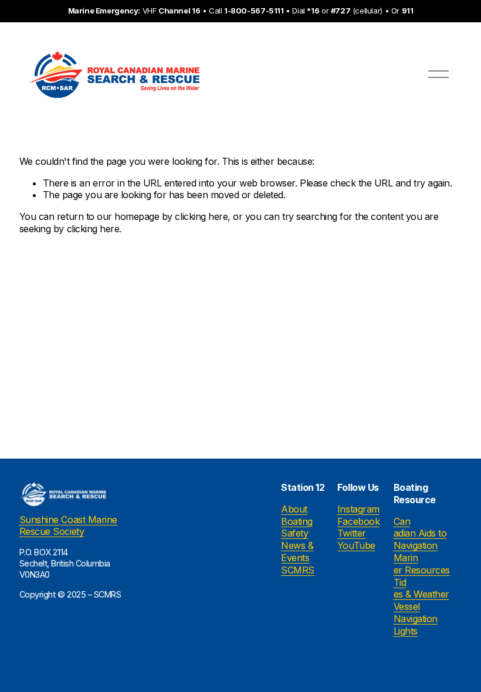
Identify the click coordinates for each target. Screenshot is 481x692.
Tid (400, 582)
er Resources (422, 570)
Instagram (358, 509)
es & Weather (421, 594)
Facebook (358, 521)
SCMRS (297, 570)
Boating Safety (297, 527)
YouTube (356, 545)
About (294, 509)
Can (402, 521)
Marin (406, 558)
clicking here (201, 216)
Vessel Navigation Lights (416, 619)
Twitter (351, 533)
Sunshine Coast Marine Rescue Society (68, 526)
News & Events (297, 552)
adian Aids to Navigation (420, 539)
